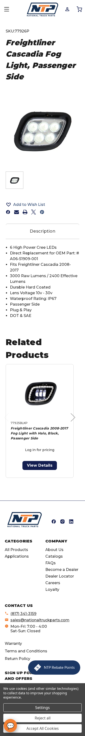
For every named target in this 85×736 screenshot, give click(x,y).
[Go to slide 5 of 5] (55, 480)
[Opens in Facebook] (53, 521)
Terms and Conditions (26, 651)
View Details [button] (39, 465)
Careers (52, 583)
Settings (42, 707)
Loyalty (52, 589)
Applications (17, 556)
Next (74, 422)
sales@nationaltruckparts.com (39, 620)
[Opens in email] (16, 212)
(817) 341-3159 (23, 613)
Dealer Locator (59, 576)
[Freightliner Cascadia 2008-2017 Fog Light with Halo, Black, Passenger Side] (39, 394)
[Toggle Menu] (9, 9)
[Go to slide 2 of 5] (32, 480)
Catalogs (54, 556)
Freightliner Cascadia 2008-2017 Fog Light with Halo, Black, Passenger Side (39, 433)
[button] (42, 204)
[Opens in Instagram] (62, 521)
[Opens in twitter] (33, 212)
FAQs (50, 563)
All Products (16, 549)
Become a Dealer (61, 569)
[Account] (67, 9)
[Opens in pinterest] (42, 212)
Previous (7, 422)
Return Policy (17, 658)
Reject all (43, 718)
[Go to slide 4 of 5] (47, 480)
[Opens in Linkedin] (71, 521)
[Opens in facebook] (8, 212)
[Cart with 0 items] (79, 9)
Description (42, 231)
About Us (54, 549)
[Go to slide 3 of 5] (40, 480)
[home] (24, 519)
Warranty (13, 643)
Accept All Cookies (42, 728)
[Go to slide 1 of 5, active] (24, 480)
